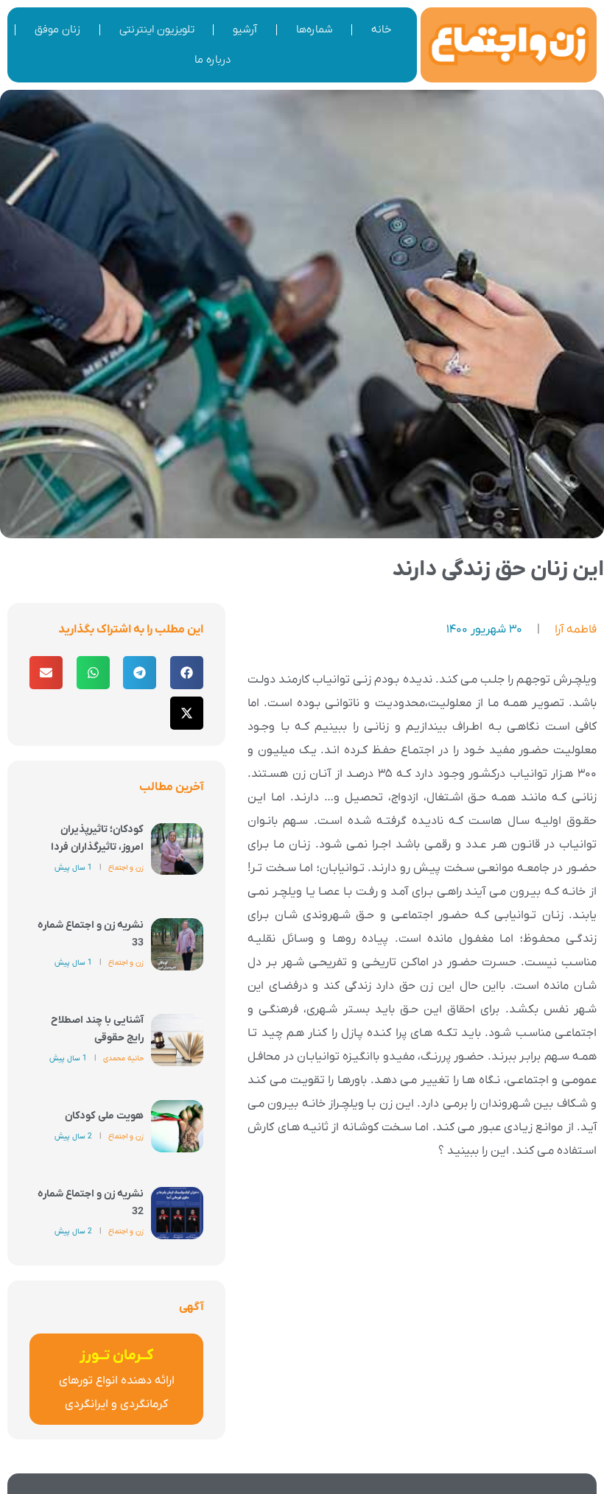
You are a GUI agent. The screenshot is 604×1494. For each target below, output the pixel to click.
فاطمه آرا (576, 629)
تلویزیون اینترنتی (156, 29)
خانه (381, 29)
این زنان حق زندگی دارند (498, 569)
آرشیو (245, 29)
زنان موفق (57, 29)
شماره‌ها (314, 29)
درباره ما (212, 59)
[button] (186, 672)
